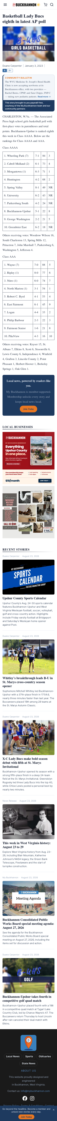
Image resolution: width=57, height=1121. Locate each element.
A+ (10, 70)
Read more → (44, 96)
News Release (10, 801)
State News (28, 1063)
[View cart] (45, 4)
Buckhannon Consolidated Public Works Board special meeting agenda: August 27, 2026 (28, 923)
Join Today (26, 1117)
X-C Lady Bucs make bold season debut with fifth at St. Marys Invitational (25, 762)
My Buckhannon (10, 877)
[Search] (51, 4)
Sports (29, 1056)
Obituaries (45, 1056)
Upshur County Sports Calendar (24, 598)
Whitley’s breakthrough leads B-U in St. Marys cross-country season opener (28, 682)
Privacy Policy (11, 1105)
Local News (12, 1056)
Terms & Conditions (32, 1105)
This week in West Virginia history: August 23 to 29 (27, 845)
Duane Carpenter (11, 556)
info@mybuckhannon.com (35, 1090)
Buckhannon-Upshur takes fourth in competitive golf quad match (27, 998)
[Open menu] (5, 4)
